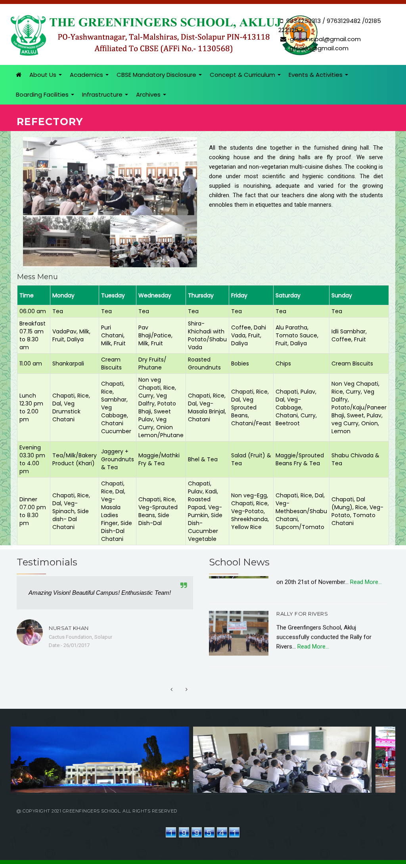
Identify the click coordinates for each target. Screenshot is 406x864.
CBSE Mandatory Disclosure (157, 74)
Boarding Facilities (43, 94)
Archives (149, 94)
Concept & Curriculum (243, 74)
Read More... (312, 632)
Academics (87, 74)
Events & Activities (316, 74)
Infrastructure (103, 94)
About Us (43, 74)
